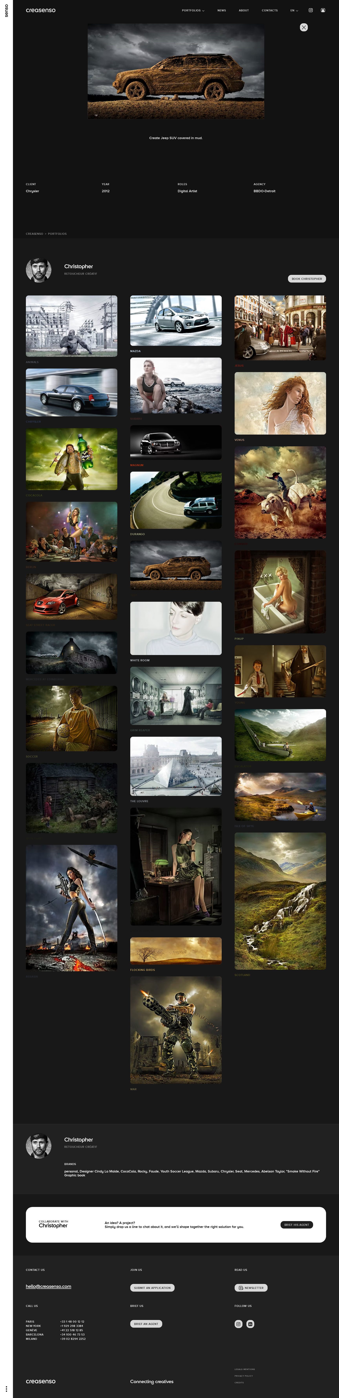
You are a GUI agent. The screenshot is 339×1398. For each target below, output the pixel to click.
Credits (239, 1383)
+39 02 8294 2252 (73, 1338)
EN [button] (292, 10)
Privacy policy (244, 1376)
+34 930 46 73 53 (72, 1334)
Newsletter (254, 1287)
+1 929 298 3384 (71, 1326)
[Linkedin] (250, 1324)
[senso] (6, 10)
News (222, 10)
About (244, 10)
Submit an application (152, 1287)
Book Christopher (307, 278)
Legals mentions (245, 1369)
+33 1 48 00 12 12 (72, 1321)
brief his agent (296, 1224)
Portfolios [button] (191, 10)
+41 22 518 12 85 (71, 1330)
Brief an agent (146, 1324)
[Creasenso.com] (41, 10)
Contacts (270, 10)
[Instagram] (311, 10)
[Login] (323, 10)
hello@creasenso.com (48, 1286)
